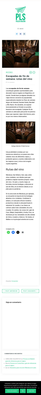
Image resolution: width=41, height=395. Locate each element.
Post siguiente (29, 291)
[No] (39, 388)
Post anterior (11, 291)
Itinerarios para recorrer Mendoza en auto (23, 368)
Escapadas (15, 281)
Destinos (9, 72)
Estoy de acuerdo (12, 391)
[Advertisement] (20, 257)
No (23, 391)
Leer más (31, 391)
